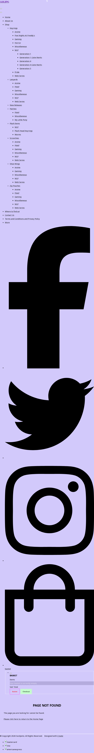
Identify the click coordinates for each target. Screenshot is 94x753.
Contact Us (9, 215)
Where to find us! (12, 211)
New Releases (16, 105)
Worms (18, 134)
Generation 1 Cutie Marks (31, 57)
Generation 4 (25, 61)
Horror (18, 43)
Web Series (20, 76)
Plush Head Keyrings (24, 131)
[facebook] (49, 367)
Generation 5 (25, 68)
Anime (17, 32)
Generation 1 (25, 54)
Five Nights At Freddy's (25, 35)
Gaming (18, 39)
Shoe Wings (15, 164)
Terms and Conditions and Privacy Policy (22, 219)
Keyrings (14, 28)
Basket (14, 691)
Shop (7, 24)
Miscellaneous (21, 46)
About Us (9, 21)
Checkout (26, 691)
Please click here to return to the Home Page (23, 719)
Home (7, 17)
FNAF (17, 87)
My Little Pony (21, 120)
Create (60, 736)
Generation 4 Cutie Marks (31, 65)
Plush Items (15, 123)
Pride (17, 72)
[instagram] (49, 560)
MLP (16, 50)
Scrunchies (14, 138)
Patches (13, 109)
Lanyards (14, 79)
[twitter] (49, 458)
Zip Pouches (15, 186)
